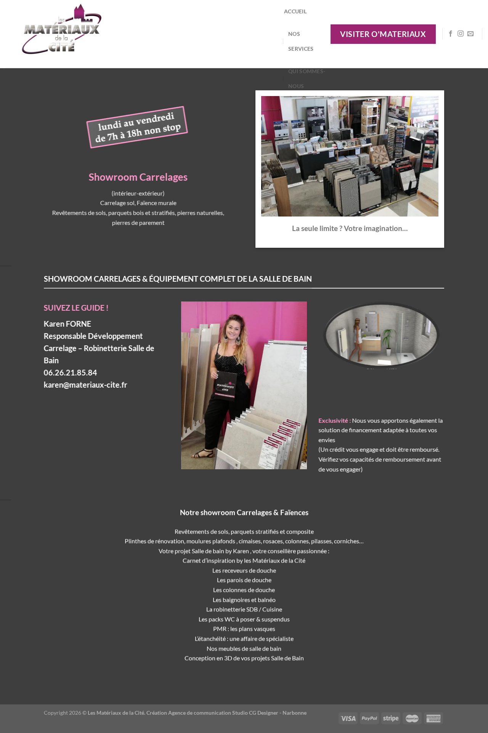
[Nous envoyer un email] (470, 33)
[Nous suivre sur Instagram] (461, 33)
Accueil (295, 11)
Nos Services (300, 41)
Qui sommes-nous (306, 78)
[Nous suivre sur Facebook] (451, 33)
